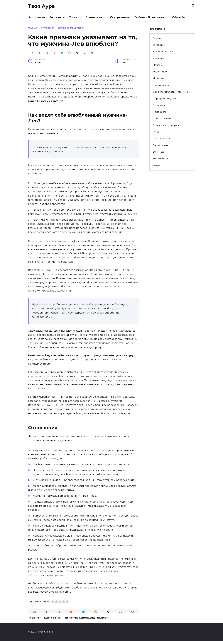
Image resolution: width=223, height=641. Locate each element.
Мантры (157, 64)
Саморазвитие (120, 17)
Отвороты (159, 105)
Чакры (156, 165)
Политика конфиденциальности (87, 617)
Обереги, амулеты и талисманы (172, 91)
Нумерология (161, 85)
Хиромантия (160, 158)
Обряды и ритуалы (164, 98)
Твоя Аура (41, 6)
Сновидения (160, 145)
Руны (156, 131)
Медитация (160, 71)
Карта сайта (52, 617)
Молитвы (158, 78)
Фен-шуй (158, 151)
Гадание (158, 38)
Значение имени (163, 51)
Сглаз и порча (161, 138)
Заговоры (159, 44)
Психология (94, 17)
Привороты (160, 111)
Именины (158, 58)
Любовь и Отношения (149, 17)
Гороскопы (57, 17)
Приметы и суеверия (166, 125)
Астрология (37, 17)
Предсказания (162, 118)
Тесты (73, 17)
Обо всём (178, 17)
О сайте (34, 617)
